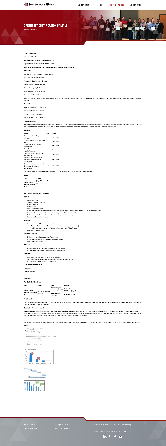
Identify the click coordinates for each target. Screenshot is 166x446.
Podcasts (97, 425)
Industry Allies (98, 431)
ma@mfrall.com (32, 428)
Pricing (101, 5)
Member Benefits (84, 5)
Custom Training (126, 425)
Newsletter (115, 425)
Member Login (135, 5)
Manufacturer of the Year (113, 431)
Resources (106, 425)
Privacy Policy (127, 431)
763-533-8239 (31, 425)
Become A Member (117, 5)
